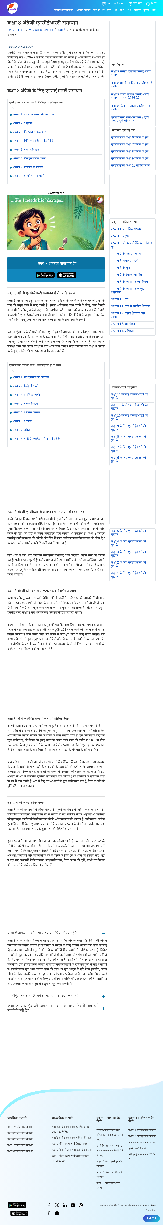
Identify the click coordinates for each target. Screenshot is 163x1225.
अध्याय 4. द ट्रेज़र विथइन (25, 404)
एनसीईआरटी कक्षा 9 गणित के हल (129, 159)
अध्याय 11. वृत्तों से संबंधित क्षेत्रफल (130, 307)
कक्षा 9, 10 (112, 11)
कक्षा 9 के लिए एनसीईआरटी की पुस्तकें (128, 428)
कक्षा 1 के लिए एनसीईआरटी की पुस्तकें (128, 575)
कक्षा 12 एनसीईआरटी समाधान (142, 1137)
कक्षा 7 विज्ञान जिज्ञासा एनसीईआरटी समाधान (71, 1150)
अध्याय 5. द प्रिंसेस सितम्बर (26, 413)
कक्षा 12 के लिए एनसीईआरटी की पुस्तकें (129, 396)
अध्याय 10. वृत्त (119, 300)
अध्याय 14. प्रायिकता (123, 331)
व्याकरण (137, 11)
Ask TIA (151, 1218)
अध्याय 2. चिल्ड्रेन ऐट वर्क (25, 386)
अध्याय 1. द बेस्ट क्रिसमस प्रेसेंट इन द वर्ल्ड (34, 115)
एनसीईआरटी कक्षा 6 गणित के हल (129, 138)
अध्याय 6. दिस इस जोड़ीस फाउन (29, 159)
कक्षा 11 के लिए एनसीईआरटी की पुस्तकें (129, 407)
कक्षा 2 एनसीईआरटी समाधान (20, 1133)
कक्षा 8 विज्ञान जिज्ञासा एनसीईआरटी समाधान (131, 108)
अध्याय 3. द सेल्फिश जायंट (26, 395)
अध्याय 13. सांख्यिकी (123, 324)
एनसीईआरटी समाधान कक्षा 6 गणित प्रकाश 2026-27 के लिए (70, 1129)
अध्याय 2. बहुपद (120, 236)
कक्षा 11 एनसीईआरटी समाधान (142, 1131)
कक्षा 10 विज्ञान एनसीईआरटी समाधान (109, 1175)
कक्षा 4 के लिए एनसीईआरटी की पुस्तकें (128, 543)
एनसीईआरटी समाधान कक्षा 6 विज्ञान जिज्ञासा (71, 1138)
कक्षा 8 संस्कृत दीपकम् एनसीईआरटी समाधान (131, 73)
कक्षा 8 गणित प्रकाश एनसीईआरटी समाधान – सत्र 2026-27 (130, 96)
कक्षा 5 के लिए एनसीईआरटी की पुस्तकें (128, 533)
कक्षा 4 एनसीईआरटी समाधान (20, 1146)
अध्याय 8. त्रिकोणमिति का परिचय (129, 282)
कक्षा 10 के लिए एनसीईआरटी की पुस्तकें (129, 417)
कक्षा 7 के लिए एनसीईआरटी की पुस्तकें (128, 449)
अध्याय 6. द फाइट (22, 421)
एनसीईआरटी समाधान (63, 11)
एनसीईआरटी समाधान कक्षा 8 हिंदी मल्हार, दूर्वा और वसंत (130, 119)
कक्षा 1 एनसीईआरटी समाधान (20, 1127)
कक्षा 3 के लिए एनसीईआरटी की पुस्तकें (128, 554)
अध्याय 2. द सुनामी (22, 123)
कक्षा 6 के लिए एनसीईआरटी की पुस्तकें (128, 459)
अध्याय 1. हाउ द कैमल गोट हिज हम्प (31, 377)
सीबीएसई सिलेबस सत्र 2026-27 (141, 1157)
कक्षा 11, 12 (99, 11)
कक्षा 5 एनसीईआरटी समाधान (20, 1152)
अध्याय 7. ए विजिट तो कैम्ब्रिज (28, 167)
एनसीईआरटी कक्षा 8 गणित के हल (129, 152)
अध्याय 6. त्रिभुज (120, 268)
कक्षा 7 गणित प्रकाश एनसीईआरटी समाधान (70, 1144)
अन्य (153, 11)
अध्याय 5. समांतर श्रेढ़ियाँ (124, 261)
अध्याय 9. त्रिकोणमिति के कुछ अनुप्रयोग (127, 291)
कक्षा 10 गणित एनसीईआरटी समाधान (109, 1164)
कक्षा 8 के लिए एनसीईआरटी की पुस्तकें (128, 438)
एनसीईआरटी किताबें (137, 1149)
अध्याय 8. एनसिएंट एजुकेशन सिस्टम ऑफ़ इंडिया (37, 439)
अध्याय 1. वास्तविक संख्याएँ (126, 229)
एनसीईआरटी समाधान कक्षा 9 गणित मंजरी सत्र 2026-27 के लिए (110, 1135)
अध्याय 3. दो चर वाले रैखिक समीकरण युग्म (132, 245)
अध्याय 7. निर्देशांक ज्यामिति (126, 275)
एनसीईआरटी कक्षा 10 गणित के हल (130, 166)
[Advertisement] (56, 476)
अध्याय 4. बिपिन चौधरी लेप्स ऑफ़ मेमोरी (33, 141)
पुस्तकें (146, 11)
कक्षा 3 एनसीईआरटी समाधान (20, 1140)
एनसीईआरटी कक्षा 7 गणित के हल (129, 145)
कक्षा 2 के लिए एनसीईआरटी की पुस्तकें (128, 564)
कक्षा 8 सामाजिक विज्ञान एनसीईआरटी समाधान (132, 85)
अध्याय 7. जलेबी (21, 430)
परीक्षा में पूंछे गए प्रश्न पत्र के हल (141, 1143)
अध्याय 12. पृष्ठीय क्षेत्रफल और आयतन (128, 315)
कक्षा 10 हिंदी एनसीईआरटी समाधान (108, 1186)
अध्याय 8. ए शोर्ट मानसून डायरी (28, 176)
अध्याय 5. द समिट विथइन (26, 150)
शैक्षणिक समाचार (83, 11)
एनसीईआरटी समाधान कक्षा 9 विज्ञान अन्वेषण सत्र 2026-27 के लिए (110, 1151)
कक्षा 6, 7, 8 (125, 11)
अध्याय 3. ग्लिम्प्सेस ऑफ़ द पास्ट (29, 132)
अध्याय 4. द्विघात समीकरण (126, 254)
